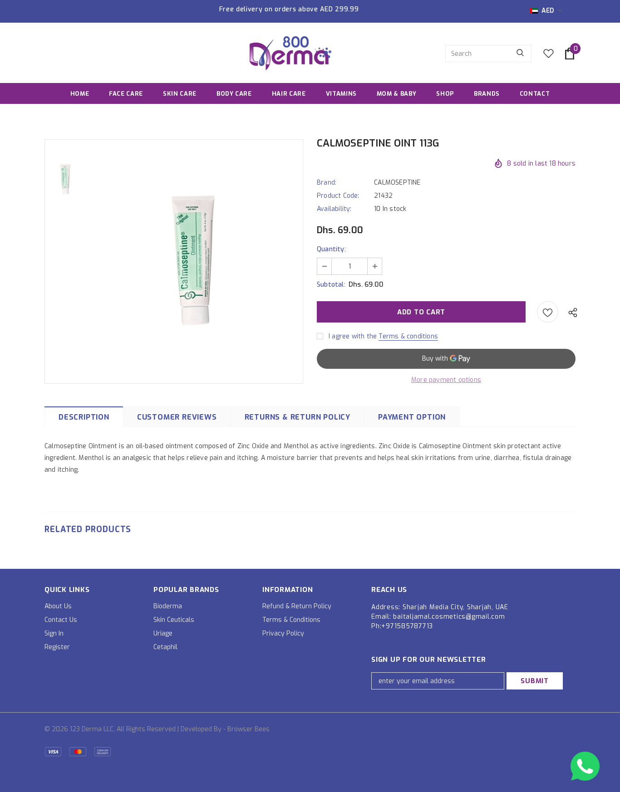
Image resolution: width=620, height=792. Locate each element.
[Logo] (290, 53)
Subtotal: (331, 284)
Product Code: (338, 195)
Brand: (326, 182)
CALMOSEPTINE (397, 182)
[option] (194, 261)
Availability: (334, 209)
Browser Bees (248, 729)
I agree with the (353, 336)
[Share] (570, 312)
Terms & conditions (408, 336)
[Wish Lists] (547, 312)
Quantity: (331, 249)
